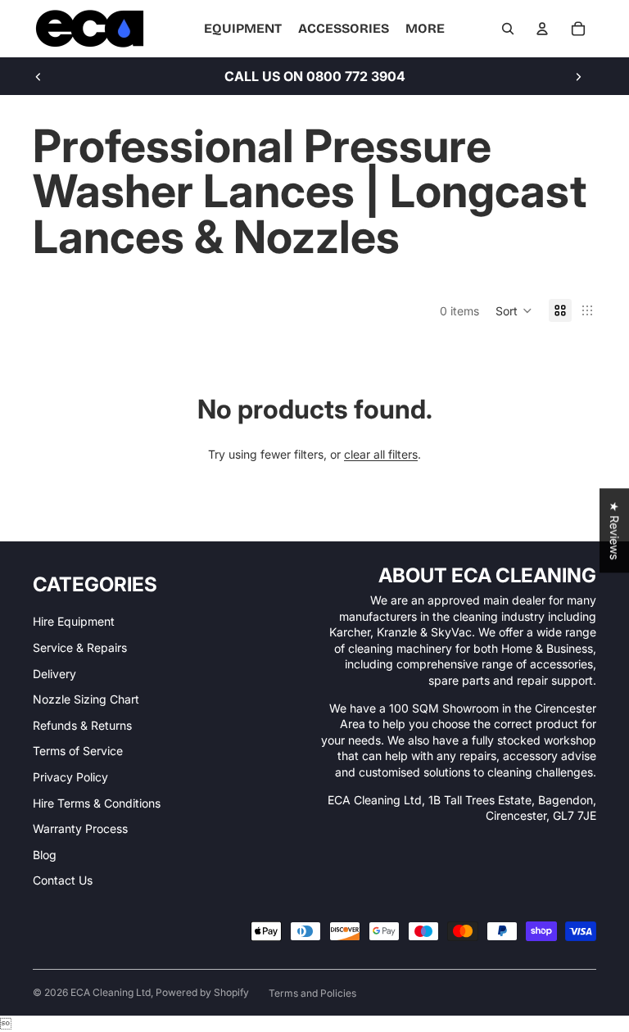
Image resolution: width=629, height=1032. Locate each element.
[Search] (508, 29)
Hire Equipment (74, 621)
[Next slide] (578, 76)
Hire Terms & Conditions (97, 803)
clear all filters (381, 454)
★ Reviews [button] (615, 530)
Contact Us (63, 880)
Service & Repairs (80, 647)
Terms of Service (78, 751)
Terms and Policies (312, 993)
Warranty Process (80, 828)
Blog (45, 855)
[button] (514, 310)
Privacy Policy (70, 777)
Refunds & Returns (82, 725)
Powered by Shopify (202, 992)
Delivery (54, 674)
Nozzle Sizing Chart (86, 699)
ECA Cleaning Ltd (110, 992)
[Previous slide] (38, 76)
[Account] (542, 29)
